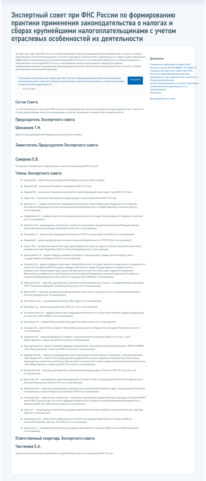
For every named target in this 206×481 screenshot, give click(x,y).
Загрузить (135, 79)
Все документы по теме (162, 98)
